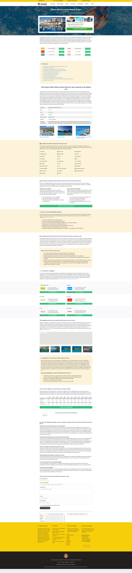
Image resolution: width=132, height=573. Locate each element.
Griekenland (59, 13)
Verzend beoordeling (45, 508)
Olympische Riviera (87, 349)
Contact (59, 562)
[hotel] (52, 24)
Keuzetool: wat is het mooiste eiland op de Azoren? (58, 535)
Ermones (77, 349)
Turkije (68, 534)
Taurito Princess (75, 279)
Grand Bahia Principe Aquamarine (65, 279)
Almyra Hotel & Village (44, 137)
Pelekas (55, 349)
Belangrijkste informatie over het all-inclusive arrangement (54, 69)
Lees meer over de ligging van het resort (51, 75)
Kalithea (44, 349)
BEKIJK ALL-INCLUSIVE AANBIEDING (66, 206)
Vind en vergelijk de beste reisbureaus (51, 73)
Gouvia (66, 349)
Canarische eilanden (70, 535)
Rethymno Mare (61, 137)
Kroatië (68, 543)
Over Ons (62, 562)
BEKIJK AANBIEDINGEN (52, 292)
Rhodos (64, 13)
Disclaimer (67, 562)
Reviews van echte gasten (48, 80)
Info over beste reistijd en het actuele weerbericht (53, 77)
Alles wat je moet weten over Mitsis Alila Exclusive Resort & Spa (55, 66)
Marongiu (48, 329)
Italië (68, 539)
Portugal (68, 537)
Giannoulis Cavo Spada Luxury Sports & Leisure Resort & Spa (84, 137)
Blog (92, 4)
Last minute (73, 4)
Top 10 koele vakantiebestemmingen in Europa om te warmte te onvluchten (58, 538)
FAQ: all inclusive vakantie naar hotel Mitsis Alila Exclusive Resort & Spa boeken (58, 79)
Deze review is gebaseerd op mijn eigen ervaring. (51, 505)
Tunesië (68, 545)
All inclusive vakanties (51, 13)
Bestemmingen (60, 4)
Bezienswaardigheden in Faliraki (49, 76)
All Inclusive (53, 4)
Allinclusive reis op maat (48, 217)
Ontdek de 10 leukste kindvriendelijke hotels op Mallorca (58, 529)
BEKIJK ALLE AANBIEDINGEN (66, 407)
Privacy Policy (72, 562)
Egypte (68, 540)
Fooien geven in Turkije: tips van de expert (58, 542)
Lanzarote (44, 329)
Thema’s (67, 4)
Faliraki (68, 13)
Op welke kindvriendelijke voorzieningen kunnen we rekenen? (55, 70)
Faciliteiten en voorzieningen (49, 68)
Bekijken (62, 48)
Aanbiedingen (80, 4)
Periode (86, 4)
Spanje (68, 536)
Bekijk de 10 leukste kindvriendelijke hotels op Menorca (58, 532)
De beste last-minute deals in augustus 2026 (52, 72)
